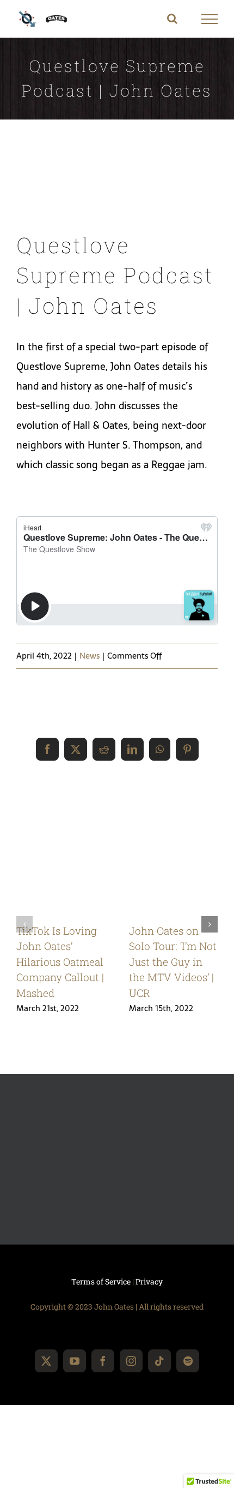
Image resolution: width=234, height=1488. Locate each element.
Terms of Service (101, 1281)
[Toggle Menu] (209, 19)
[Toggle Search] (172, 18)
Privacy (149, 1281)
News (89, 655)
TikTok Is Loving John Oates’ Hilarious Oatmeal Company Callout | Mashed (60, 962)
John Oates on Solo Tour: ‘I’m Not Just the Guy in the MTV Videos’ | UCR (173, 962)
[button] (24, 924)
